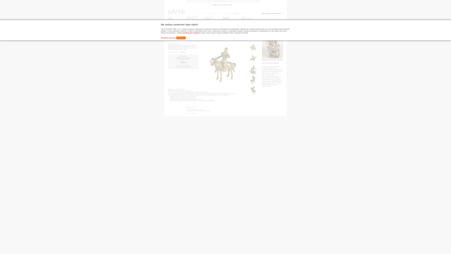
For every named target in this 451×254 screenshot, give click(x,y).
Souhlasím (181, 38)
